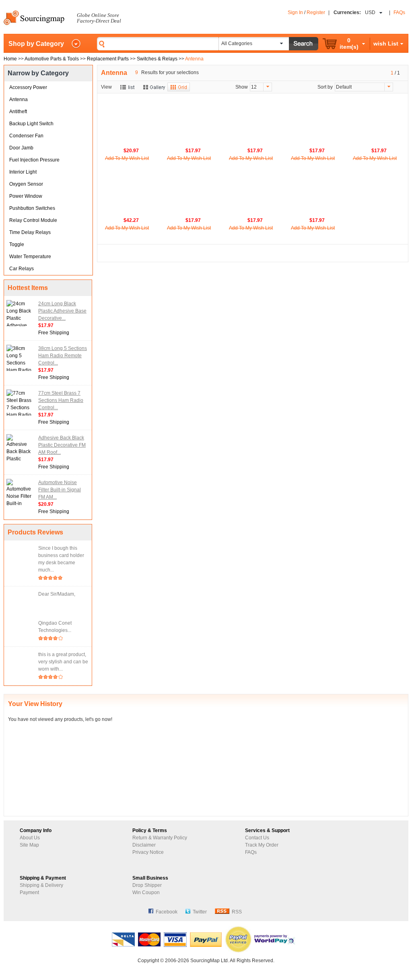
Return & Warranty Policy (159, 838)
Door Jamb (21, 148)
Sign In (295, 12)
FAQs (399, 12)
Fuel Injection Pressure (34, 160)
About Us (30, 838)
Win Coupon (146, 892)
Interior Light (23, 172)
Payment (29, 892)
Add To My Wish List (127, 158)
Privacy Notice (148, 852)
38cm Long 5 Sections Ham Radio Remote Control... (62, 356)
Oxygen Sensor (26, 184)
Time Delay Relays (30, 232)
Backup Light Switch (31, 123)
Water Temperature (30, 256)
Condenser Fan (26, 136)
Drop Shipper (147, 885)
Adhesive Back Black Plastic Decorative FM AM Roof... (62, 445)
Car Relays (21, 268)
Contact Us (257, 838)
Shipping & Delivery (41, 885)
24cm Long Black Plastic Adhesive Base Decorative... (62, 311)
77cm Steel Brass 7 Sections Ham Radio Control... (60, 400)
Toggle (16, 244)
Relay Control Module (33, 220)
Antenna (18, 99)
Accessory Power (28, 87)
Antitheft (18, 111)
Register (316, 12)
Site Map (29, 845)
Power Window (25, 196)
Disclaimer (144, 845)
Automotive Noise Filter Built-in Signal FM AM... (59, 490)
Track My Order (261, 845)
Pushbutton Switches (32, 208)
